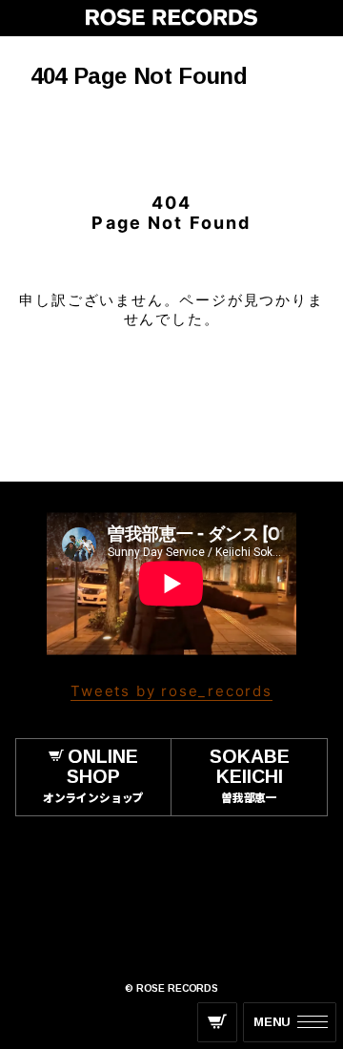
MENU (272, 1022)
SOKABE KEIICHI (250, 775)
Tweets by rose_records (171, 691)
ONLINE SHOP (93, 775)
